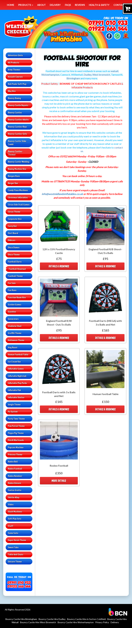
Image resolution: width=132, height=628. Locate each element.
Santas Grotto (14, 490)
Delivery (55, 4)
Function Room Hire (17, 297)
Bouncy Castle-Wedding (18, 161)
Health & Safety (99, 4)
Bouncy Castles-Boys (17, 126)
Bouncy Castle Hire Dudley (52, 619)
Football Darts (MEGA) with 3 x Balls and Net (105, 322)
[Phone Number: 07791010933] (108, 23)
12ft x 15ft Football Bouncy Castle (58, 251)
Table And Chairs (15, 554)
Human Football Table (18, 354)
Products (25, 4)
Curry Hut (12, 226)
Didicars (11, 240)
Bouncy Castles (15, 112)
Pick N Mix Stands (16, 440)
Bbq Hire (12, 91)
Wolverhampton (50, 74)
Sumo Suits (13, 533)
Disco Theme (14, 254)
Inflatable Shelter (16, 397)
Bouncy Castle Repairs (18, 105)
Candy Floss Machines (18, 190)
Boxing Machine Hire (17, 169)
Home (10, 4)
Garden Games (14, 304)
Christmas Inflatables (18, 197)
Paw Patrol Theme (16, 426)
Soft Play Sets (14, 518)
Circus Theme (14, 211)
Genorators (13, 318)
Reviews (80, 4)
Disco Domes (13, 247)
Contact (119, 4)
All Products (13, 62)
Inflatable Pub (14, 390)
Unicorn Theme (15, 561)
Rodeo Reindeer (15, 476)
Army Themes (14, 69)
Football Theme (15, 276)
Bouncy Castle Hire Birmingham (21, 619)
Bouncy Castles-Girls (17, 133)
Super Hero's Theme (17, 540)
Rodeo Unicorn (14, 483)
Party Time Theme (16, 418)
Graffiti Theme (14, 333)
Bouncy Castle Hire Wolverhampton (76, 622)
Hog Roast (12, 347)
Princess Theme (15, 454)
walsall (114, 71)
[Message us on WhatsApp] (117, 35)
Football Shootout (17, 268)
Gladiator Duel (14, 326)
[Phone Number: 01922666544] (108, 29)
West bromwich (101, 74)
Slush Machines (15, 511)
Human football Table (105, 394)
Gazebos (12, 311)
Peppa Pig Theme (16, 433)
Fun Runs (12, 290)
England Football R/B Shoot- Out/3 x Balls (105, 251)
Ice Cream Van (14, 361)
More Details (59, 481)
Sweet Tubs (13, 547)
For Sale (12, 283)
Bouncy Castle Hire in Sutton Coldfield (86, 619)
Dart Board (13, 233)
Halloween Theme (16, 340)
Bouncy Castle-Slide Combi (17, 143)
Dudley (87, 74)
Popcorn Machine (16, 447)
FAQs (68, 4)
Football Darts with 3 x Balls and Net (58, 394)
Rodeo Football (15, 468)
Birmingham (73, 78)
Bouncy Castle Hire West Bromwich (38, 622)
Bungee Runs (14, 176)
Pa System (13, 411)
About (41, 4)
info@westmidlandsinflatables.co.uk (62, 193)
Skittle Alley (13, 497)
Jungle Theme (14, 404)
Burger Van (13, 183)
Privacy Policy (102, 622)
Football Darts (15, 261)
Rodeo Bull (13, 461)
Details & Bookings (59, 266)
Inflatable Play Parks (17, 383)
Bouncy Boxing (14, 98)
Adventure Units (15, 55)
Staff (10, 525)
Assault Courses (15, 76)
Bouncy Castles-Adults (18, 119)
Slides (11, 504)
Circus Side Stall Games (18, 204)
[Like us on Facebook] (109, 35)
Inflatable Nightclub (17, 376)
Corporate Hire (15, 219)
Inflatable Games (16, 368)
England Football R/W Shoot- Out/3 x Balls (59, 322)
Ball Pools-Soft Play (17, 84)
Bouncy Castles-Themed (15, 153)
